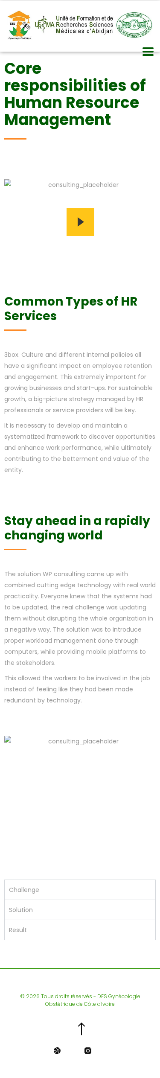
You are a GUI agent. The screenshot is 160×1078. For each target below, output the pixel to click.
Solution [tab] (21, 910)
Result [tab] (18, 930)
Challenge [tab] (24, 890)
